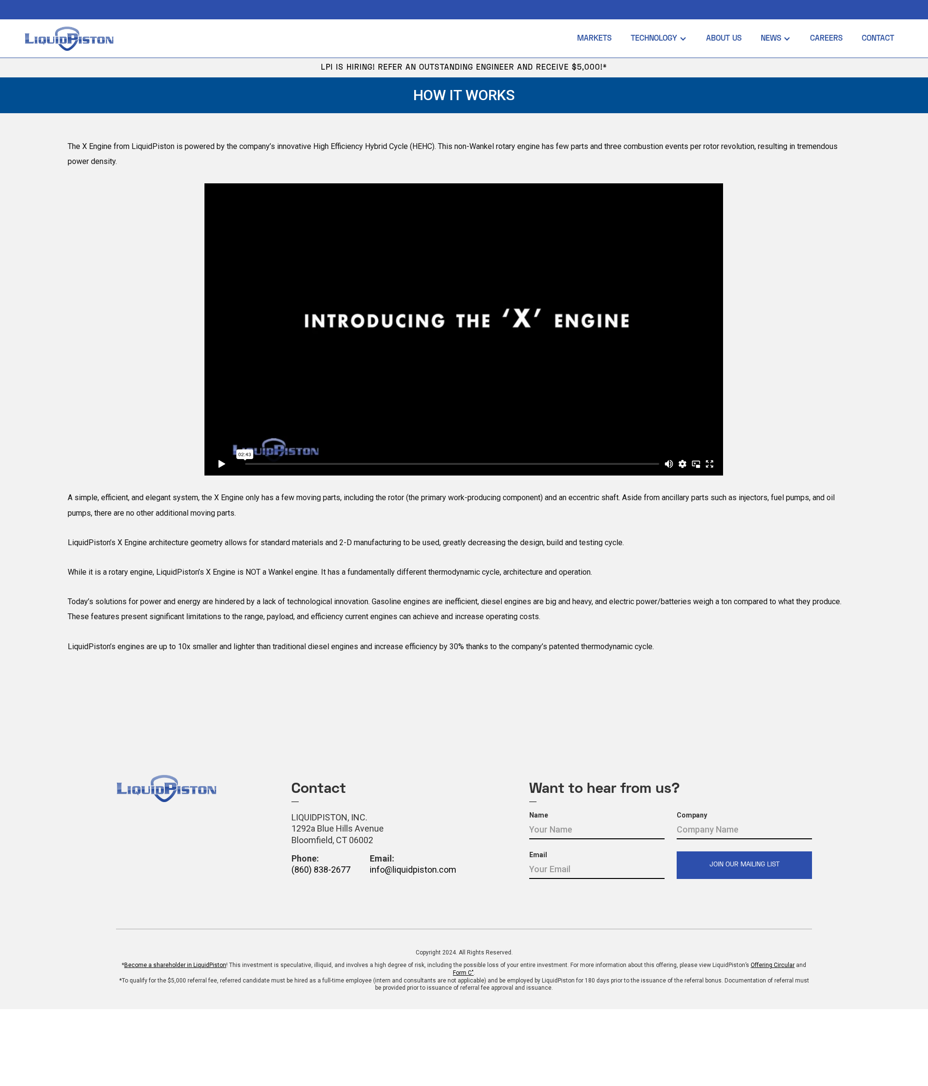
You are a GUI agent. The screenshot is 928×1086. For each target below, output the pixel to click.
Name (538, 815)
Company (692, 815)
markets (594, 38)
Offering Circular (773, 965)
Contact (878, 38)
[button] (658, 38)
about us (723, 38)
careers (826, 38)
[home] (295, 39)
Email (538, 854)
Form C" (463, 972)
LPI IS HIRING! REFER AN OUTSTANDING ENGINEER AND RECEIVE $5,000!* (464, 67)
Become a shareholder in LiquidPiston (175, 965)
